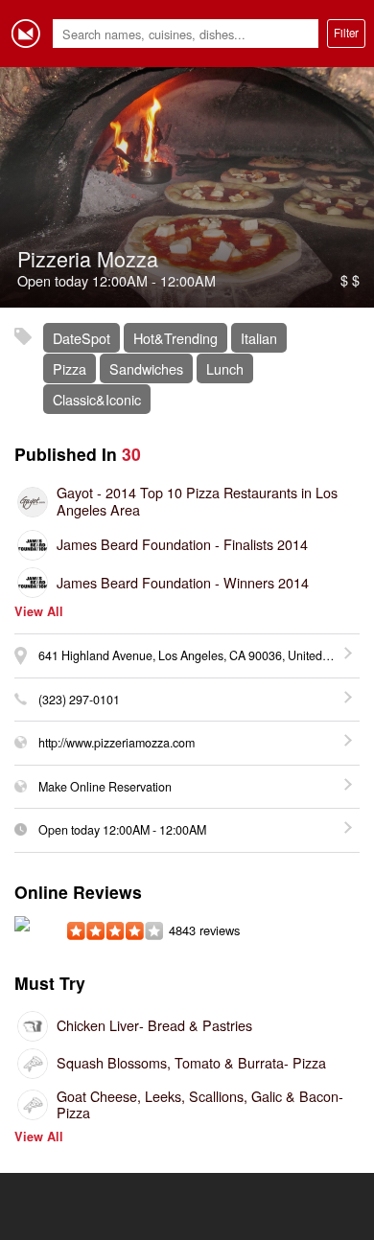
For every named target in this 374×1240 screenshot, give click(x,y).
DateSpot (81, 338)
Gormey (26, 33)
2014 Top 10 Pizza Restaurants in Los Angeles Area (197, 500)
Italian (259, 338)
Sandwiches (146, 368)
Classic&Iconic (97, 399)
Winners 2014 (183, 582)
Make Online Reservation (105, 786)
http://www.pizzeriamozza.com (116, 742)
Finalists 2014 (182, 544)
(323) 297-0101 (79, 699)
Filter (346, 32)
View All (38, 612)
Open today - (122, 829)
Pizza (69, 368)
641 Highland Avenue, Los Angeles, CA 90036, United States (198, 655)
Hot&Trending (175, 338)
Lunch (225, 368)
